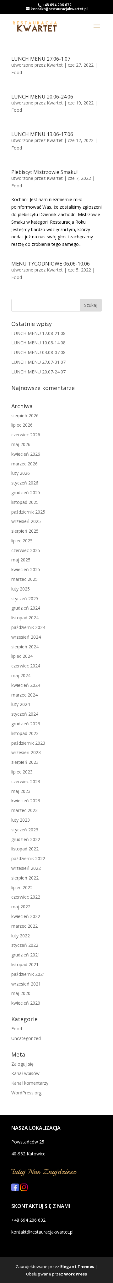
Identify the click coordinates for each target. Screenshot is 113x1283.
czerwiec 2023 (25, 781)
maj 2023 (20, 791)
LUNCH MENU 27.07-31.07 (38, 362)
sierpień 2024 (25, 647)
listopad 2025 (25, 502)
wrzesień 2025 (26, 521)
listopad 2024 (25, 618)
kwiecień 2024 (25, 685)
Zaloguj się (22, 1064)
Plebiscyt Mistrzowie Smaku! (44, 172)
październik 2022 (28, 858)
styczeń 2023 (24, 830)
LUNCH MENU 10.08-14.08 (38, 343)
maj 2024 (20, 675)
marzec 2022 (24, 926)
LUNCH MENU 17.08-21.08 (38, 333)
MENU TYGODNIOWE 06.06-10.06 (50, 263)
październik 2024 (28, 627)
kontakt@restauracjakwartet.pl (42, 1232)
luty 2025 (20, 589)
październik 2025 (28, 512)
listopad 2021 (25, 964)
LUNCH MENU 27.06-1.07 (40, 58)
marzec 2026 (24, 464)
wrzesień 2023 (26, 752)
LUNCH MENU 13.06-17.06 (42, 134)
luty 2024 (20, 704)
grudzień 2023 (25, 724)
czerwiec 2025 (25, 550)
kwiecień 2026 (25, 454)
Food (16, 72)
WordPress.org (26, 1093)
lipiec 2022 (22, 887)
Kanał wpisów (25, 1073)
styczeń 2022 (24, 945)
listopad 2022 (25, 849)
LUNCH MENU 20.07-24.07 (38, 372)
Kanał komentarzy (29, 1083)
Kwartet (55, 65)
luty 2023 (20, 820)
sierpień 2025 (25, 531)
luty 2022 (20, 936)
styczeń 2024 (24, 714)
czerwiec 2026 (25, 435)
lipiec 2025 (22, 541)
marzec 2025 (24, 579)
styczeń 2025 (24, 598)
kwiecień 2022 (25, 916)
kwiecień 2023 (25, 801)
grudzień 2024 (25, 608)
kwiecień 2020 (25, 1003)
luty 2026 (20, 473)
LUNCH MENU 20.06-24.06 (42, 96)
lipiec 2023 (22, 772)
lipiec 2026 (22, 425)
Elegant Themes (77, 1266)
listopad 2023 (25, 733)
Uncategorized (26, 1038)
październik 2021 (28, 974)
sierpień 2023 (25, 762)
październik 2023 (28, 743)
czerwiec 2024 (25, 666)
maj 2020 (20, 993)
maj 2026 (20, 444)
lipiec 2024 (22, 656)
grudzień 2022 (25, 839)
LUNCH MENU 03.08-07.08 (38, 352)
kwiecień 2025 (25, 569)
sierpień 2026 (25, 415)
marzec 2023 (24, 810)
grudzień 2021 (25, 955)
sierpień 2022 (25, 878)
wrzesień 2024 (26, 637)
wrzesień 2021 (26, 984)
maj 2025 (20, 560)
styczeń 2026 (24, 483)
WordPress (75, 1274)
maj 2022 (20, 907)
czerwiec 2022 (25, 897)
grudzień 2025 (25, 492)
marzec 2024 (24, 695)
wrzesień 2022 (26, 868)
